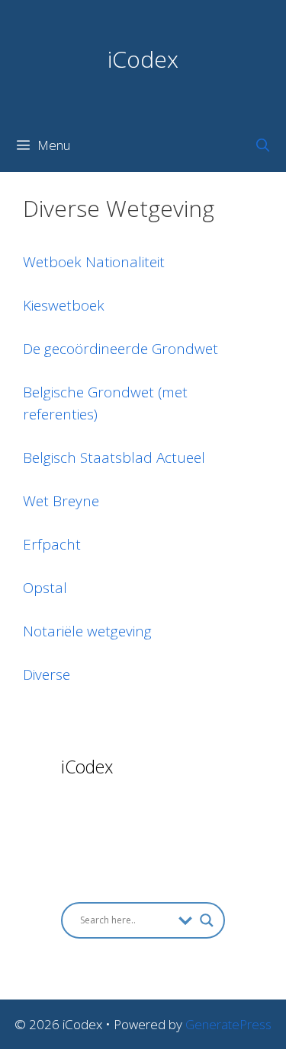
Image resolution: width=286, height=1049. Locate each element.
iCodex (143, 59)
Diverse (46, 674)
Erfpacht (52, 544)
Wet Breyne (61, 501)
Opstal (45, 588)
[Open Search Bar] (262, 145)
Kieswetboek (63, 305)
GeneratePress (228, 1024)
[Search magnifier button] (206, 920)
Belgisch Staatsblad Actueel (114, 457)
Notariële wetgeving (87, 631)
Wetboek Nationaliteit (94, 262)
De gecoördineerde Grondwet (120, 349)
